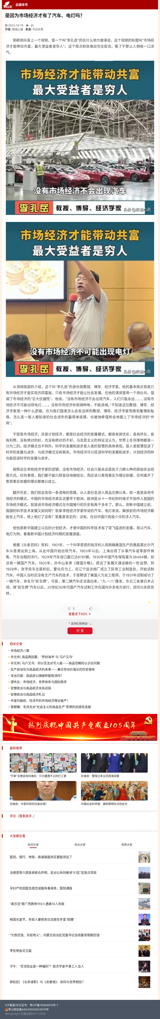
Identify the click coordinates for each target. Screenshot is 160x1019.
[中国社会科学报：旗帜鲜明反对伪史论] (114, 791)
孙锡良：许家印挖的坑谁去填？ (29, 803)
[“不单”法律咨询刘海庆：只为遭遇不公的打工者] (43, 763)
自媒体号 (21, 5)
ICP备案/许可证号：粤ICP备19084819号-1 (31, 1005)
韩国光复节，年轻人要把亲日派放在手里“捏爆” (42, 919)
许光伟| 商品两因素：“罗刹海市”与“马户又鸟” (42, 657)
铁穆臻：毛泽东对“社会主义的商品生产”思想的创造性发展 (51, 707)
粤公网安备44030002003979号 (28, 1009)
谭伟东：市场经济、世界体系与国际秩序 (39, 682)
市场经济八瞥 (20, 651)
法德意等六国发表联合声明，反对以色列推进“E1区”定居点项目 (53, 873)
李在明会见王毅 (21, 951)
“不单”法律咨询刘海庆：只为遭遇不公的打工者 (38, 776)
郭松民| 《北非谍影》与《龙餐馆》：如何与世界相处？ (47, 982)
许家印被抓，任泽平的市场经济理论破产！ (40, 701)
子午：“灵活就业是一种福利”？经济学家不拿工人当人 (47, 966)
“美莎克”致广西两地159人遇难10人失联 (37, 904)
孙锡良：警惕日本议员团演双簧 (100, 776)
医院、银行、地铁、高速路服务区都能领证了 (41, 857)
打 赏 (80, 631)
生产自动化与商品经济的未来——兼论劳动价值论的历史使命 (53, 669)
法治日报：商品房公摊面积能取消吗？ (37, 676)
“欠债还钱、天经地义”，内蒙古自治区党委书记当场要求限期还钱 (55, 935)
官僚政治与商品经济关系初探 (31, 688)
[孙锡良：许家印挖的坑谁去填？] (43, 791)
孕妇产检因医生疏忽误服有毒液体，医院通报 (41, 888)
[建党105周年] (80, 739)
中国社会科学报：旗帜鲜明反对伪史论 (104, 803)
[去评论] (152, 700)
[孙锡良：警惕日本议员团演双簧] (114, 763)
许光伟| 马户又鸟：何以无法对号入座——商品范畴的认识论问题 (55, 663)
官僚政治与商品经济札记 (28, 694)
